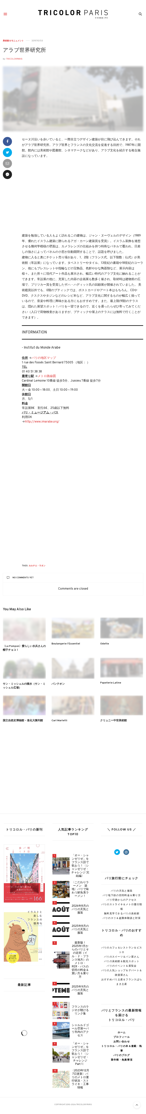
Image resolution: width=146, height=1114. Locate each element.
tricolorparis (14, 59)
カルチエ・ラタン (37, 565)
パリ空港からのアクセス (121, 900)
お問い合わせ (121, 1041)
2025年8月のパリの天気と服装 (80, 930)
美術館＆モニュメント (13, 41)
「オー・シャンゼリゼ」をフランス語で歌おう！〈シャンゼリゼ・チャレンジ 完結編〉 (80, 866)
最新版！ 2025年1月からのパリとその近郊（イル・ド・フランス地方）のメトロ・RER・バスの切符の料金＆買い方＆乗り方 (80, 960)
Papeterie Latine (110, 682)
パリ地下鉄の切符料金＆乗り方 (122, 895)
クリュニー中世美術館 (113, 720)
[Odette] (121, 628)
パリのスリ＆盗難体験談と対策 (122, 918)
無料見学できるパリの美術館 (121, 913)
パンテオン (58, 684)
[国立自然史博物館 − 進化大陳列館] (24, 705)
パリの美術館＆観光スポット (121, 961)
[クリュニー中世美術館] (121, 705)
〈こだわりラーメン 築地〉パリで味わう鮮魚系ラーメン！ (80, 889)
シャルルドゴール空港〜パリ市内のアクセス (80, 1030)
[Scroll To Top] (136, 1104)
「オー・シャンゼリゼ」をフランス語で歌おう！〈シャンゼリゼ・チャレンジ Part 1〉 (80, 1054)
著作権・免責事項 (122, 1059)
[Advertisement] (82, 196)
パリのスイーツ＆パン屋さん (121, 956)
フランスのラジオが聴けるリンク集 (80, 1010)
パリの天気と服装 (122, 890)
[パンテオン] (73, 668)
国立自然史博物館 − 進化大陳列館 (23, 720)
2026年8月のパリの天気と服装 (80, 909)
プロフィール (121, 1037)
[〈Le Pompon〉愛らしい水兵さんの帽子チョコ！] (24, 629)
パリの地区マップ (44, 358)
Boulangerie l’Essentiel (66, 643)
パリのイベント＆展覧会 (121, 966)
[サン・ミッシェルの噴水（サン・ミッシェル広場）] (24, 668)
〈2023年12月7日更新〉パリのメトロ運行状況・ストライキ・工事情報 (80, 1079)
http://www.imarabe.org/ (42, 422)
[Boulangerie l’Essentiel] (73, 628)
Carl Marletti (59, 720)
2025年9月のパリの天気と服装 (80, 990)
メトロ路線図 (47, 376)
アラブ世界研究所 (24, 50)
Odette (104, 643)
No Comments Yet (23, 577)
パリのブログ (121, 1055)
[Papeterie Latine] (121, 668)
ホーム (122, 1032)
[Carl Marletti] (73, 705)
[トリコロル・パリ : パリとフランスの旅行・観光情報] (73, 14)
